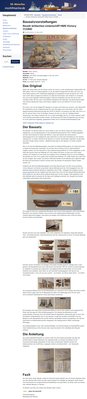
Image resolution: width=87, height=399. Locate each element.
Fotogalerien (7, 36)
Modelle (5, 23)
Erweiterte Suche (8, 66)
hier (77, 117)
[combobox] (7, 62)
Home (5, 20)
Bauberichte (6, 25)
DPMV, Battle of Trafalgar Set (44, 123)
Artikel (5, 39)
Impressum (6, 47)
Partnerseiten (7, 50)
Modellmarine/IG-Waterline (11, 44)
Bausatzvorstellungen (10, 28)
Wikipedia (31, 123)
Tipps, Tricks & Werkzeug (11, 34)
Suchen (16, 62)
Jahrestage (6, 42)
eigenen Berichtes (28, 172)
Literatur (5, 31)
